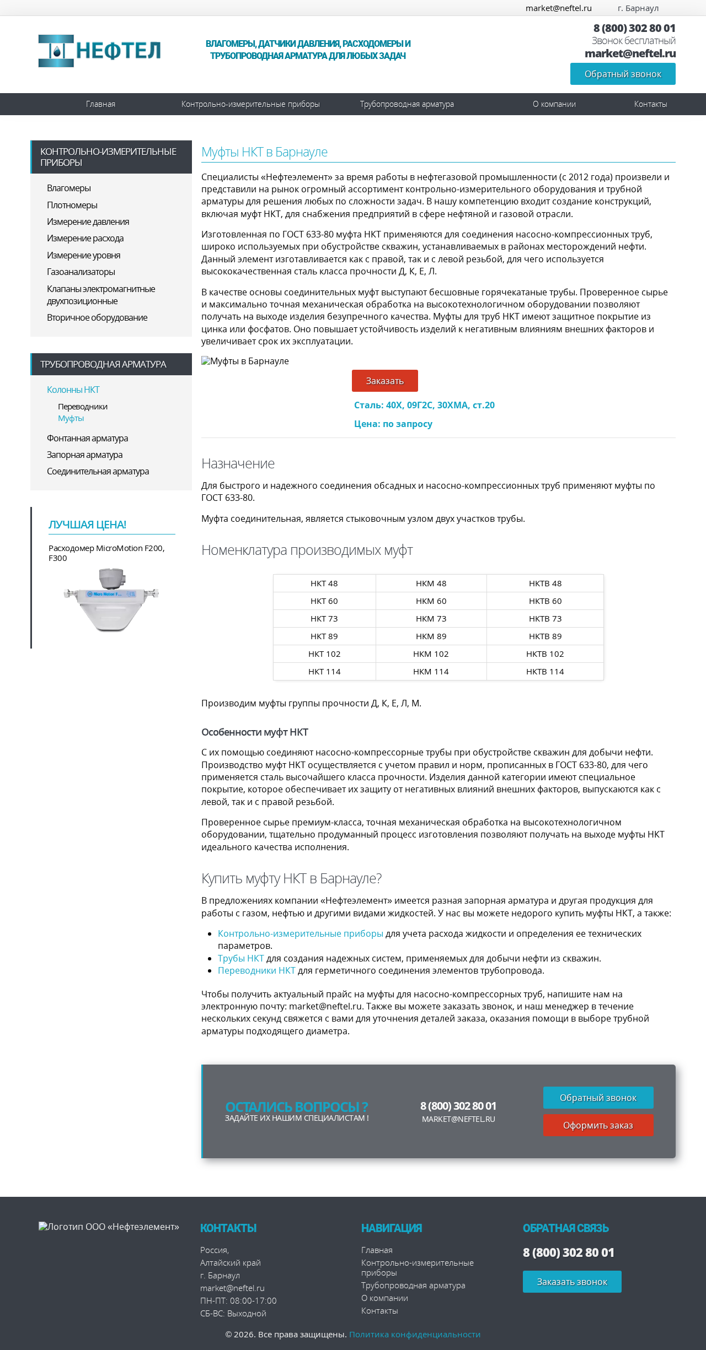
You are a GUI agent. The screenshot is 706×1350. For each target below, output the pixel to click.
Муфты (71, 417)
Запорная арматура (84, 455)
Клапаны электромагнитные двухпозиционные (101, 295)
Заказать (385, 381)
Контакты (650, 104)
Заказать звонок (572, 1282)
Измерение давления (88, 221)
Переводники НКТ (257, 970)
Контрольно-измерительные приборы (250, 104)
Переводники (83, 406)
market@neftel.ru (559, 7)
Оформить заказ (598, 1125)
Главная (100, 104)
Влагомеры (68, 188)
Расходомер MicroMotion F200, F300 (106, 553)
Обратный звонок (623, 74)
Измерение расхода (85, 238)
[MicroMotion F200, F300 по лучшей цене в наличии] (112, 599)
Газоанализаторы (81, 272)
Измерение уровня (83, 255)
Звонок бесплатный (634, 41)
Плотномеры (72, 205)
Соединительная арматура (98, 471)
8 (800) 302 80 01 (634, 28)
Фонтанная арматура (87, 438)
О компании (554, 104)
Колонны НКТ (73, 390)
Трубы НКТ (241, 958)
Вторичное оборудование (97, 317)
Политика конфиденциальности (415, 1334)
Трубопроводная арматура (407, 104)
